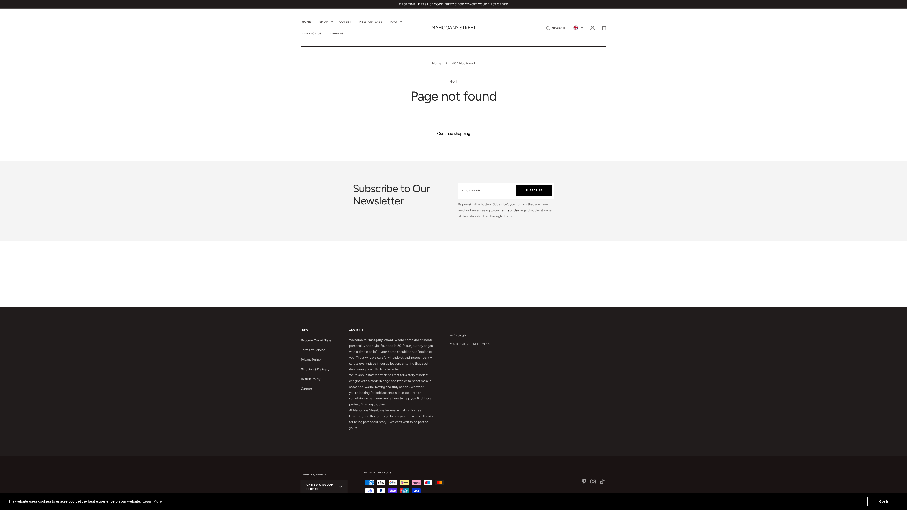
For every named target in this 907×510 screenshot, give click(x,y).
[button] (555, 28)
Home (436, 63)
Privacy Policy (311, 359)
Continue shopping (453, 133)
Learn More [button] (152, 501)
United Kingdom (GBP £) (320, 486)
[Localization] (578, 28)
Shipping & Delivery (315, 369)
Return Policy (310, 379)
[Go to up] (900, 503)
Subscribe (534, 190)
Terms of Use (509, 210)
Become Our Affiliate (316, 340)
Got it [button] (883, 501)
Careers (306, 389)
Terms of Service (313, 350)
